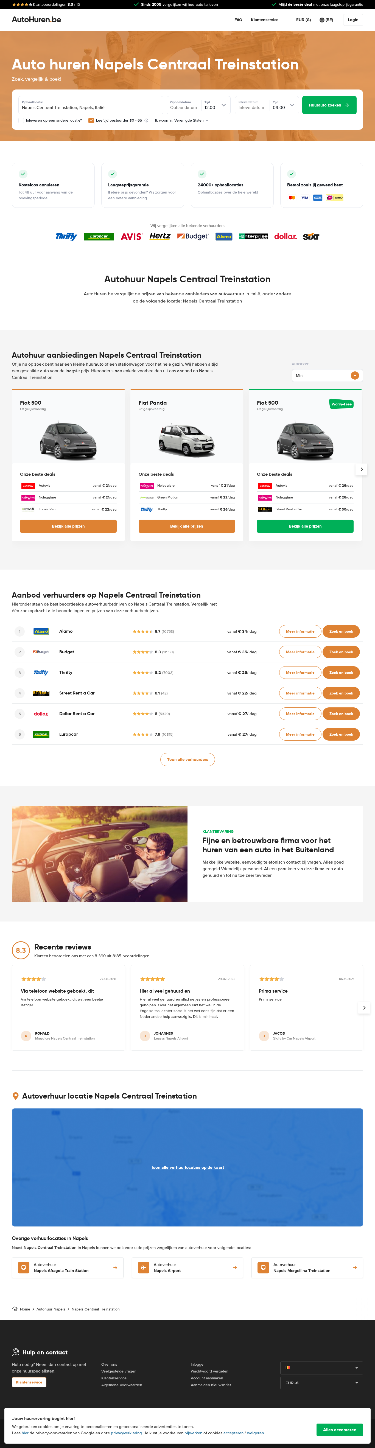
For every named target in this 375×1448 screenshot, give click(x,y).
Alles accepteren (339, 1430)
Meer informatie (300, 631)
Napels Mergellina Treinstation (302, 1268)
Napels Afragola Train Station (61, 1268)
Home (25, 1309)
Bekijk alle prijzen (68, 526)
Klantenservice (264, 20)
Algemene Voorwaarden (121, 1385)
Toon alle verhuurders (187, 760)
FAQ (238, 20)
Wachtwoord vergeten (209, 1371)
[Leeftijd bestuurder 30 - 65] (91, 120)
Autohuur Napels (51, 1309)
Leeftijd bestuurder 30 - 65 (119, 120)
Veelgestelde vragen (118, 1371)
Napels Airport (167, 1268)
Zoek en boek (341, 631)
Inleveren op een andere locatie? (53, 120)
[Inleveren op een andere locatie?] (21, 120)
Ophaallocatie (32, 102)
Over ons (109, 1364)
